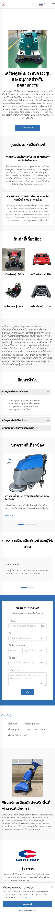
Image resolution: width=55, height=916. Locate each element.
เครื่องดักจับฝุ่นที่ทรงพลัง (17, 735)
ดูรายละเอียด (13, 259)
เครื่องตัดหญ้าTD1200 (41, 306)
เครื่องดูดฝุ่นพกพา (31, 724)
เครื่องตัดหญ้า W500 (14, 274)
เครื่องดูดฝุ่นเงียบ (14, 729)
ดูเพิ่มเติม (9, 515)
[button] (21, 524)
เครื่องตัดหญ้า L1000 (41, 274)
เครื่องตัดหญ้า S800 (13, 306)
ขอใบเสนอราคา (28, 127)
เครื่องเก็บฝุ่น (12, 724)
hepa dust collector (36, 729)
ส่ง (27, 692)
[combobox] (15, 650)
